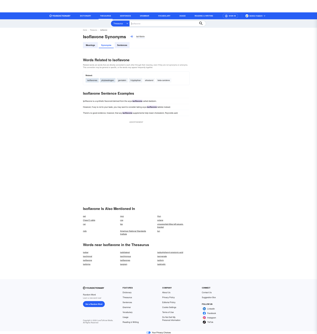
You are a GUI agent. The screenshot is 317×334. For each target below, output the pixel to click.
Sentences (122, 45)
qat (84, 216)
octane (160, 220)
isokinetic (161, 264)
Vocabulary (127, 312)
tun (158, 231)
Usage (125, 317)
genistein (122, 80)
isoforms (86, 264)
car (84, 224)
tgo (121, 224)
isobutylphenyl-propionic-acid (170, 252)
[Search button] (202, 23)
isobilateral (125, 252)
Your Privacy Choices (161, 332)
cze (121, 220)
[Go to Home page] (60, 16)
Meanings (90, 45)
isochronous (125, 256)
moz (122, 216)
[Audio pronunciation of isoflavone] (131, 36)
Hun (159, 216)
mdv (85, 231)
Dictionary (127, 292)
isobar (85, 252)
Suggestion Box (209, 297)
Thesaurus (118, 23)
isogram (123, 264)
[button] (230, 15)
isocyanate (162, 256)
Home (85, 30)
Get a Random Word (93, 304)
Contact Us (207, 292)
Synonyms (106, 45)
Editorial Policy (168, 302)
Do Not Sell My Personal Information (171, 319)
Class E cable (89, 220)
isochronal (87, 256)
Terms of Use (168, 312)
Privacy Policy (168, 297)
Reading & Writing (131, 322)
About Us (166, 292)
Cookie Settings (169, 307)
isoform (160, 260)
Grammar (127, 307)
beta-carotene (164, 80)
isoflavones (92, 80)
